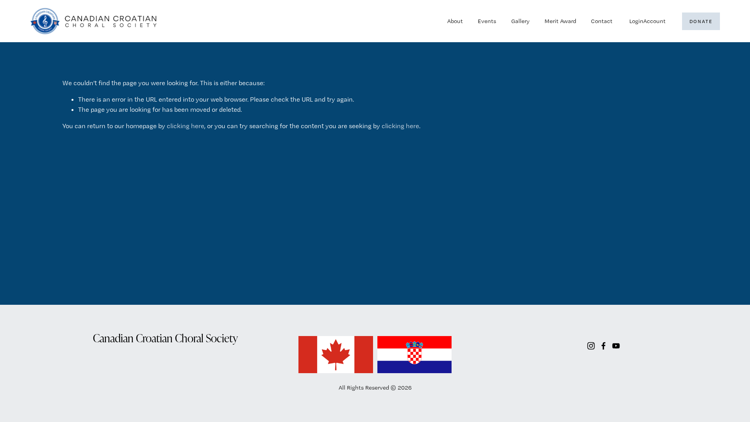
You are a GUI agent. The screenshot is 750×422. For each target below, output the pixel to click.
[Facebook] (603, 346)
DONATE (700, 21)
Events (487, 21)
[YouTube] (616, 346)
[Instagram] (591, 346)
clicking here (185, 126)
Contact (601, 21)
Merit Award (560, 21)
